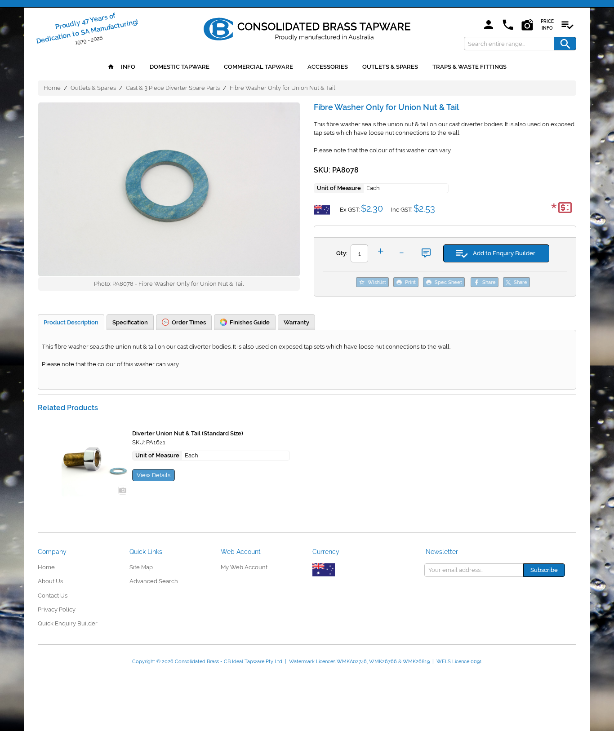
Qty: (341, 253)
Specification (130, 322)
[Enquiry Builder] (567, 25)
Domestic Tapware (179, 66)
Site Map (141, 567)
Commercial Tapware (258, 66)
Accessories (327, 66)
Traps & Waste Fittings (469, 66)
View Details (153, 475)
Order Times (189, 322)
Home (52, 87)
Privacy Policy (57, 609)
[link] (307, 27)
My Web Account (244, 567)
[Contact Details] (508, 25)
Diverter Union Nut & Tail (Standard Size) (187, 433)
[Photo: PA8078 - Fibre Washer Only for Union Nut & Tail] (169, 189)
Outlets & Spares (390, 66)
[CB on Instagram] (527, 25)
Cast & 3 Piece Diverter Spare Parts (173, 87)
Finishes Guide (250, 322)
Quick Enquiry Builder (68, 623)
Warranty (296, 322)
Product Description (71, 322)
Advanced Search (153, 581)
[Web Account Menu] (489, 25)
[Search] (565, 43)
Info (127, 66)
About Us (50, 581)
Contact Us (52, 595)
